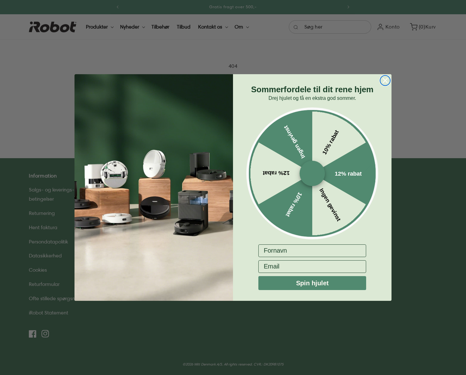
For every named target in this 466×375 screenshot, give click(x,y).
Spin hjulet (312, 283)
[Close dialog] (385, 80)
